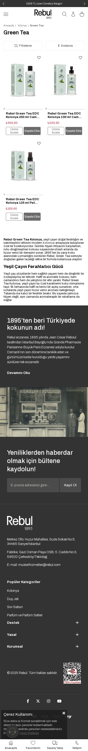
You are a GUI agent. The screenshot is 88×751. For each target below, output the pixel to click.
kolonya (49, 242)
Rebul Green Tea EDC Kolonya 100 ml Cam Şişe (64, 115)
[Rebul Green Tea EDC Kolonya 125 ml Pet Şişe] (23, 167)
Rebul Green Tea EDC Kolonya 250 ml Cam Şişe (22, 115)
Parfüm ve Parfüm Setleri (24, 615)
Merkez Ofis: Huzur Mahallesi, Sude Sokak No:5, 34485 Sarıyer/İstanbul (41, 542)
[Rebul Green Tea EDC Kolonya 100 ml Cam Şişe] (65, 82)
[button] (4, 109)
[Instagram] (48, 701)
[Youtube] (59, 701)
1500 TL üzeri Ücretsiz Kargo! (44, 3)
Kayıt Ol (70, 485)
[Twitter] (38, 701)
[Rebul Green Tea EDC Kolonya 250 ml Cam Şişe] (23, 82)
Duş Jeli (13, 599)
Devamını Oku (18, 373)
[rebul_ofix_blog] (44, 412)
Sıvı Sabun (15, 607)
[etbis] (72, 673)
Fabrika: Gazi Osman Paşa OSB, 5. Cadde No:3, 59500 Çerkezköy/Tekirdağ (42, 554)
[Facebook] (28, 701)
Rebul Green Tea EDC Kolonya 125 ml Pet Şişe (22, 201)
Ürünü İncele (14, 131)
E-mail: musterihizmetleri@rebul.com (34, 565)
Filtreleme (25, 45)
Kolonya (13, 591)
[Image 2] (19, 523)
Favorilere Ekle (39, 57)
